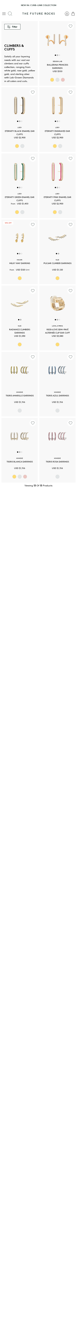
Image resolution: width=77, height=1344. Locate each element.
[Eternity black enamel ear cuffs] (19, 105)
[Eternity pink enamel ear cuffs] (57, 171)
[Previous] (4, 5)
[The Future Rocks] (38, 13)
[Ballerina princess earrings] (57, 39)
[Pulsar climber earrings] (57, 237)
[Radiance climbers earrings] (19, 304)
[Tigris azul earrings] (57, 370)
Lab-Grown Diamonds (22, 77)
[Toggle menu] (4, 14)
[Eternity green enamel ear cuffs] (19, 171)
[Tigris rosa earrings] (57, 436)
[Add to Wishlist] (70, 26)
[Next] (72, 5)
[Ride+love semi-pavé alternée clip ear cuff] (57, 304)
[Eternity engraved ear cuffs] (57, 105)
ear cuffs (24, 63)
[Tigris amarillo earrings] (19, 370)
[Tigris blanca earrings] (19, 436)
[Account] (65, 14)
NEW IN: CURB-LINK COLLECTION (38, 5)
